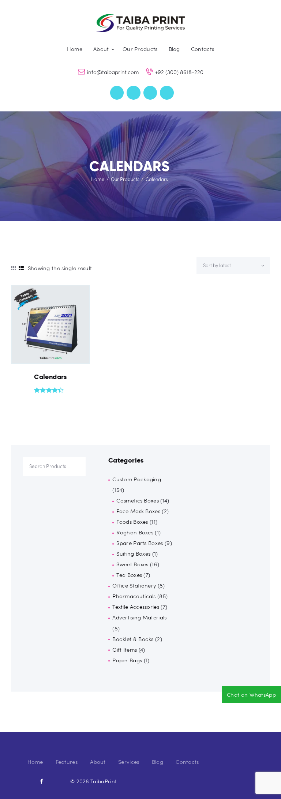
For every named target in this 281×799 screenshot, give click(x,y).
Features (67, 761)
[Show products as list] (21, 267)
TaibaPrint (103, 781)
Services (128, 761)
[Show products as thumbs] (13, 267)
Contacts (187, 761)
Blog (157, 761)
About (98, 761)
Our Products (125, 179)
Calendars (50, 377)
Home (97, 179)
